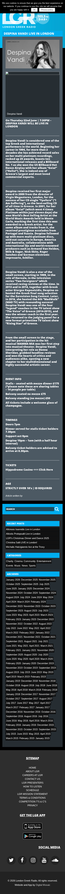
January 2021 (29, 650)
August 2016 (30, 716)
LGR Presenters (32, 783)
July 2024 (25, 597)
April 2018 (22, 690)
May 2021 (23, 646)
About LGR (32, 771)
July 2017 (11, 703)
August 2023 (30, 610)
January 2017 (42, 707)
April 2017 (45, 703)
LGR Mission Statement (32, 794)
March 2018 (35, 690)
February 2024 (38, 601)
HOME (32, 767)
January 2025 (25, 588)
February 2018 (49, 690)
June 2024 (36, 597)
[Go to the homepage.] (32, 17)
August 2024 (12, 597)
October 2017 (13, 698)
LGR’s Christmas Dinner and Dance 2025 (27, 538)
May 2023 (23, 615)
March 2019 (23, 676)
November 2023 (32, 606)
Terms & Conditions (32, 798)
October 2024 (31, 593)
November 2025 (47, 579)
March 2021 (47, 646)
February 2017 (26, 707)
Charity (9, 561)
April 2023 (34, 615)
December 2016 (14, 712)
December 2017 (29, 694)
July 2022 (11, 628)
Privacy (32, 805)
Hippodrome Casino (19, 469)
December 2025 (29, 579)
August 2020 (30, 654)
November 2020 (45, 650)
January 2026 (13, 579)
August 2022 (45, 624)
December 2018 (29, 681)
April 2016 (34, 720)
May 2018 (11, 690)
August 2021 (30, 641)
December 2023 (14, 606)
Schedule (32, 790)
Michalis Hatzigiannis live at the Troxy (25, 547)
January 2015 (42, 738)
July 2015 (11, 734)
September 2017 (29, 698)
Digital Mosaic (43, 885)
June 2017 (22, 703)
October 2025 (13, 584)
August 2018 (27, 685)
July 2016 (43, 716)
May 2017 (34, 703)
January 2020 (29, 663)
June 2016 (11, 720)
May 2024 (48, 597)
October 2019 (31, 668)
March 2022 (12, 632)
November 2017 (47, 694)
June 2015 (22, 734)
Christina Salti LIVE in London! (21, 542)
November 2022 (14, 624)
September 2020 (14, 654)
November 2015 (14, 729)
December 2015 (45, 725)
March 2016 (47, 720)
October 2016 (48, 712)
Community (30, 561)
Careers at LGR (32, 775)
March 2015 (12, 738)
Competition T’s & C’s (32, 801)
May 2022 (34, 628)
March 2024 (23, 601)
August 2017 (45, 698)
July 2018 (40, 685)
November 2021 (32, 637)
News (25, 565)
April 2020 (34, 659)
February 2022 (26, 632)
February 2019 (38, 676)
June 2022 (22, 628)
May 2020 (23, 659)
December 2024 (41, 588)
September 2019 (47, 668)
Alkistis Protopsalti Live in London (23, 534)
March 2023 (47, 615)
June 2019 (36, 672)
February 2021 (13, 650)
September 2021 (14, 641)
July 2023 (43, 610)
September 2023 (14, 610)
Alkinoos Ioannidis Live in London (23, 529)
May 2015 (34, 734)
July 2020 (43, 654)
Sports (32, 565)
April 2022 (45, 628)
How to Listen (32, 786)
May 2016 (23, 720)
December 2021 (14, 637)
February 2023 (13, 619)
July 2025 (44, 584)
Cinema (19, 561)
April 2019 (11, 676)
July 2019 (25, 672)
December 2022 (45, 619)
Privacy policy (47, 10)
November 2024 (14, 593)
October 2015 (31, 729)
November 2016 (32, 712)
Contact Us (32, 779)
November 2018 (47, 681)
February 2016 (13, 725)
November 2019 (14, 668)
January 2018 (13, 694)
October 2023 (48, 606)
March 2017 (12, 707)
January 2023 (29, 619)
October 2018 (13, 685)
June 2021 (11, 646)
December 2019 (45, 663)
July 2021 (43, 641)
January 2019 (13, 681)
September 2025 (29, 584)
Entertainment (44, 561)
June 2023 (11, 615)
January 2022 (42, 632)
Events (9, 565)
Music (17, 565)
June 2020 (11, 659)
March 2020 (47, 659)
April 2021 (34, 646)
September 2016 (14, 716)
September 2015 (47, 729)
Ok (34, 10)
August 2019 (12, 672)
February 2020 (13, 663)
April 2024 (11, 601)
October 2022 (31, 624)
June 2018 (51, 685)
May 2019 (48, 672)
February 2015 (26, 738)
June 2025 (11, 588)
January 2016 (29, 725)
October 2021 (48, 637)
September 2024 (47, 593)
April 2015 (45, 734)
